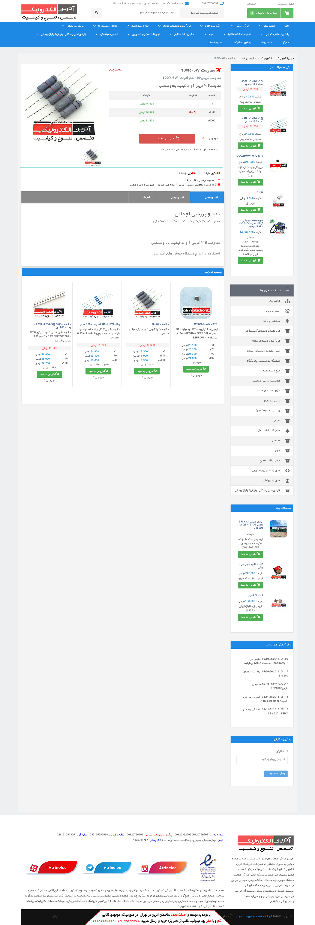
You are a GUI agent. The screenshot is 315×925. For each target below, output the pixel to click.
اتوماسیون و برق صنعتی (266, 381)
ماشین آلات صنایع (184, 34)
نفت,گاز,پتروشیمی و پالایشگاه (263, 361)
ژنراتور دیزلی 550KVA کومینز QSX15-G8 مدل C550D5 (250, 525)
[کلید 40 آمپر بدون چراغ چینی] (278, 571)
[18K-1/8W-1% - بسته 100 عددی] (278, 125)
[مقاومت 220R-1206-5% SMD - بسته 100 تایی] (49, 303)
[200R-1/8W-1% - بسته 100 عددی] (278, 88)
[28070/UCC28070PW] (278, 163)
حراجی (276, 421)
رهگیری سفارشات (241, 42)
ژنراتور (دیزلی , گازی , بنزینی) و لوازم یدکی (63, 34)
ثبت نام (251, 4)
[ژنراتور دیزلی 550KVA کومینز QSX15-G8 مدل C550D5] (278, 529)
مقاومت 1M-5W (159, 324)
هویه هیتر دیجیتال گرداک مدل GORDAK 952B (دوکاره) (250, 223)
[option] (64, 105)
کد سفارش (282, 752)
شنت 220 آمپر (256, 595)
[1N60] (278, 199)
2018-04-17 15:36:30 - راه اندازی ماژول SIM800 (265, 674)
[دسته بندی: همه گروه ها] (189, 13)
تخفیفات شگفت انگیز (239, 34)
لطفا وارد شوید (285, 4)
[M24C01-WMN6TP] (196, 303)
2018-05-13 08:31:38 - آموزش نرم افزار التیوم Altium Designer (265, 699)
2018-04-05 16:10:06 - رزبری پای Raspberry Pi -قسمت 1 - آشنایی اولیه (266, 661)
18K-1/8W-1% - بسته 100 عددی (252, 120)
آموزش (285, 42)
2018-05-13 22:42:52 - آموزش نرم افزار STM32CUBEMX (265, 712)
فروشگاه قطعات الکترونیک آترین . (253, 917)
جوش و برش (242, 26)
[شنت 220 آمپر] (278, 602)
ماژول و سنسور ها (107, 26)
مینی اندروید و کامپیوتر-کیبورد (263, 351)
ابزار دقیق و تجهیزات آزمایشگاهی (262, 331)
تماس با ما (266, 42)
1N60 (260, 192)
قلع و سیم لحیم (139, 26)
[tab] (207, 197)
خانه (286, 26)
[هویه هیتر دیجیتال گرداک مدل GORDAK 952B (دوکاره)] (278, 227)
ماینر (211, 34)
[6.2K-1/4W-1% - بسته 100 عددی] (98, 303)
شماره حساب (214, 42)
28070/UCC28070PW (249, 156)
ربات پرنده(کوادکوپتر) (277, 34)
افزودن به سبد (249, 108)
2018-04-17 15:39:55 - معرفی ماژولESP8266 (270, 686)
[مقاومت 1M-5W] (147, 303)
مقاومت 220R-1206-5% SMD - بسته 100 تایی (52, 326)
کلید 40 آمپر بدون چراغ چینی (251, 565)
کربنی (181, 185)
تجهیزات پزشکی (108, 34)
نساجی (276, 441)
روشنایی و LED (213, 26)
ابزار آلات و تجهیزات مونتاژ (176, 26)
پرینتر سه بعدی (75, 26)
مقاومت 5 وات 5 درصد (142, 185)
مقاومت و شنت (195, 185)
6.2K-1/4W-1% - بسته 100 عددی (99, 324)
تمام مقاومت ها (165, 185)
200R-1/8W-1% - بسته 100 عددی (251, 82)
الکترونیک (269, 26)
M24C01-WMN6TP (206, 324)
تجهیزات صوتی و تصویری (146, 34)
